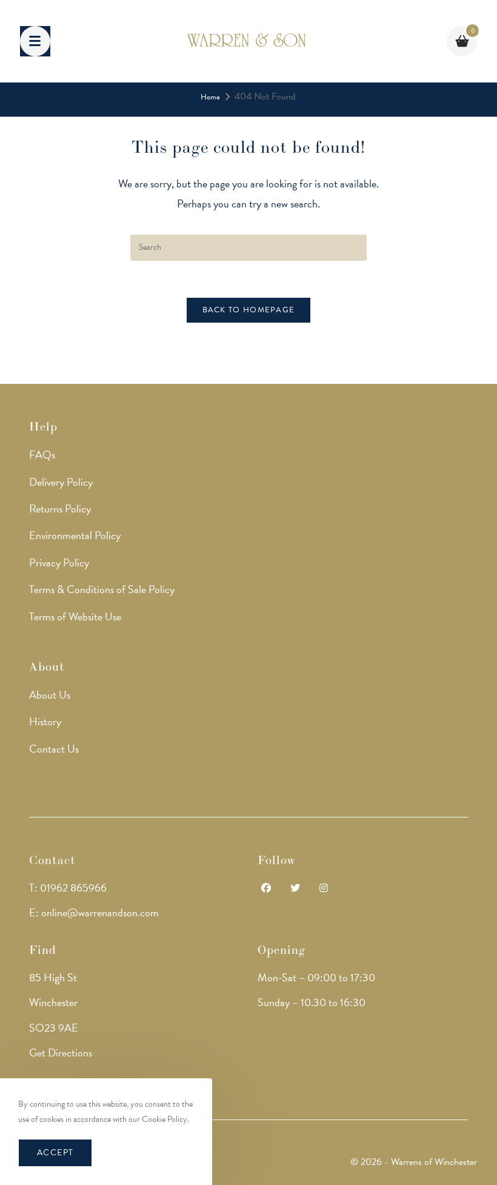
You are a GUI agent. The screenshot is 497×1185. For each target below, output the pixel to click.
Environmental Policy (75, 535)
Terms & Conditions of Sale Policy (102, 589)
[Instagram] (323, 889)
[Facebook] (266, 889)
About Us (49, 694)
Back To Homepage (248, 310)
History (45, 721)
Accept (55, 1152)
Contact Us (54, 748)
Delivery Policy (61, 482)
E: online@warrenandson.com (94, 912)
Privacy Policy (59, 562)
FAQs (42, 454)
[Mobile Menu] (35, 41)
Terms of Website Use (75, 616)
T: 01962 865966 (68, 887)
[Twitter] (295, 889)
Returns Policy (60, 508)
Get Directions (60, 1052)
